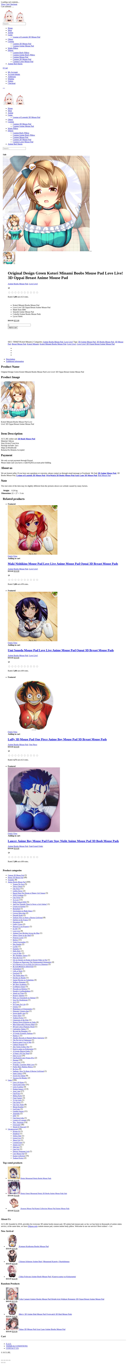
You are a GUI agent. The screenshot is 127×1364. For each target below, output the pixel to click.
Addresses (12, 77)
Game (10, 35)
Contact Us (12, 1348)
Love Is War (17, 953)
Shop (10, 30)
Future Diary (17, 1016)
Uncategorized (13, 1129)
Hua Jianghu (17, 944)
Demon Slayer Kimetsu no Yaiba (24, 1022)
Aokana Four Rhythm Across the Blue (26, 933)
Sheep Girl (16, 1140)
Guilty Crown (17, 924)
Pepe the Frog (18, 958)
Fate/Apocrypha (18, 1118)
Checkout (13, 4)
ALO (14, 1002)
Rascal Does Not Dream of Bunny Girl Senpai (29, 893)
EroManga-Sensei (19, 987)
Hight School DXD (19, 902)
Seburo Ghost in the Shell (22, 935)
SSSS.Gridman (18, 895)
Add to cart (13, 328)
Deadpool (16, 1134)
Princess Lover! (18, 938)
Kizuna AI (16, 1131)
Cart (5, 68)
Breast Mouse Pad (19, 344)
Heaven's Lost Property (21, 926)
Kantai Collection (19, 1156)
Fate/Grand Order (36, 846)
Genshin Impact (18, 1111)
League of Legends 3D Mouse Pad (26, 37)
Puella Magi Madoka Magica (23, 1067)
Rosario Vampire (18, 995)
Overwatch (16, 1125)
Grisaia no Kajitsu (19, 906)
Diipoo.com (32, 1226)
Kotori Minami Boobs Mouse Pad (53, 344)
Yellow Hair (17, 1136)
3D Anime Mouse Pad (87, 342)
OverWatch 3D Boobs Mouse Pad (60, 475)
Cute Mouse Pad (18, 1154)
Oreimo (15, 1007)
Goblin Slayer (18, 891)
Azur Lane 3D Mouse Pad (86, 475)
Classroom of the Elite (21, 1020)
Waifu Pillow (13, 48)
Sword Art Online (19, 1076)
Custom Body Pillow (21, 53)
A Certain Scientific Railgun (23, 1033)
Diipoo (10, 50)
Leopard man (17, 1142)
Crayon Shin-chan (19, 913)
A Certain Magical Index (21, 1051)
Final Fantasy (17, 1098)
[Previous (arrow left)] (2, 1362)
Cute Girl (16, 1149)
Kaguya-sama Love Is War (22, 1042)
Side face (16, 1147)
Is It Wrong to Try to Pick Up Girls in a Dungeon (30, 964)
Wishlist (11, 79)
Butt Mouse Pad (104, 475)
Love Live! (33, 284)
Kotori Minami (33, 344)
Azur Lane (16, 1091)
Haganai (15, 1060)
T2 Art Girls (17, 1100)
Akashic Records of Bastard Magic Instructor (28, 1038)
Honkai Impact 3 (19, 1089)
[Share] (7, 1360)
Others (10, 39)
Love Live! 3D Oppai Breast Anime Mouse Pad (96, 344)
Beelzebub (16, 909)
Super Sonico (17, 1073)
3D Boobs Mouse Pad (105, 342)
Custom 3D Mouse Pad (22, 44)
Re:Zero (15, 1069)
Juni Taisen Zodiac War (21, 1047)
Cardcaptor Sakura (19, 1029)
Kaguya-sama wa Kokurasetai (23, 1049)
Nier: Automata (18, 1122)
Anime (10, 33)
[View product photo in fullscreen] (91, 251)
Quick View (12, 556)
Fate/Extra (16, 1093)
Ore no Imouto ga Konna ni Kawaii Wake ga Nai (30, 960)
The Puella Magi (18, 975)
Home (10, 28)
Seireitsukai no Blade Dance (22, 911)
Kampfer (16, 949)
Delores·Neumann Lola (21, 1151)
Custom (11, 41)
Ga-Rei (15, 947)
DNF (14, 1116)
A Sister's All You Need (21, 1053)
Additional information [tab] (15, 361)
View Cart (5, 4)
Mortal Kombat (18, 1107)
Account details (14, 74)
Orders (10, 81)
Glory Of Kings (18, 1082)
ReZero (15, 940)
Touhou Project (18, 1018)
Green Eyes (17, 1138)
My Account (13, 72)
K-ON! (15, 929)
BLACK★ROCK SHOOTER (23, 967)
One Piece (33, 745)
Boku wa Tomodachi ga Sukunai (24, 998)
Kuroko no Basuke (19, 978)
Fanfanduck (17, 969)
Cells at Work (17, 971)
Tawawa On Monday (20, 1078)
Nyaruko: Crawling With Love (23, 1065)
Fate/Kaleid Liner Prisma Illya (23, 1058)
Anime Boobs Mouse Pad (18, 284)
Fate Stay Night (18, 1105)
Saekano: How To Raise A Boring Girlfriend (28, 1071)
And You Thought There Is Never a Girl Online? (30, 904)
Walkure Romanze (19, 982)
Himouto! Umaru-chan (21, 1011)
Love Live (16, 931)
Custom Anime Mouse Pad (23, 46)
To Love (16, 900)
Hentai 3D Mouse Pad (15, 877)
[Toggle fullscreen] (4, 1360)
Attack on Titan (18, 993)
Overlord (16, 973)
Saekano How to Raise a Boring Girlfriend (28, 918)
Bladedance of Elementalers (22, 1009)
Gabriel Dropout (18, 1044)
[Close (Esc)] (9, 1360)
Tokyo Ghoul (17, 886)
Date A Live (17, 1056)
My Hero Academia (19, 984)
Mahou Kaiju (17, 1096)
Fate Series (16, 898)
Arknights (16, 1114)
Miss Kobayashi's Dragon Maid (24, 1024)
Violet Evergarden (19, 942)
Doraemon (16, 922)
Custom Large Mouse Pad (23, 61)
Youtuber (11, 880)
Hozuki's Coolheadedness (21, 991)
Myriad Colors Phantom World (23, 1027)
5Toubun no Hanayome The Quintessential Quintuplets (32, 962)
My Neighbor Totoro (20, 955)
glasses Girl (17, 1145)
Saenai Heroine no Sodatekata (23, 980)
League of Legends (19, 1120)
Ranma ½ (16, 1036)
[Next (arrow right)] (4, 1362)
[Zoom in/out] (2, 1360)
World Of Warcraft (19, 1127)
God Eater (16, 1109)
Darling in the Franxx (20, 920)
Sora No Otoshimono (20, 1000)
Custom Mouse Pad (20, 57)
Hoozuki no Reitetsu (20, 989)
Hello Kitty (17, 951)
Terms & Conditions (17, 1346)
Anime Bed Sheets (15, 64)
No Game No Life (19, 1004)
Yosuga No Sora (18, 884)
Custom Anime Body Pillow (24, 55)
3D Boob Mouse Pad (26, 439)
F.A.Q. (8, 1344)
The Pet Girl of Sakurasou (22, 1040)
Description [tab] (10, 359)
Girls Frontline (18, 1087)
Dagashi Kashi (18, 915)
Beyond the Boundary (20, 1031)
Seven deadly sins (19, 1013)
